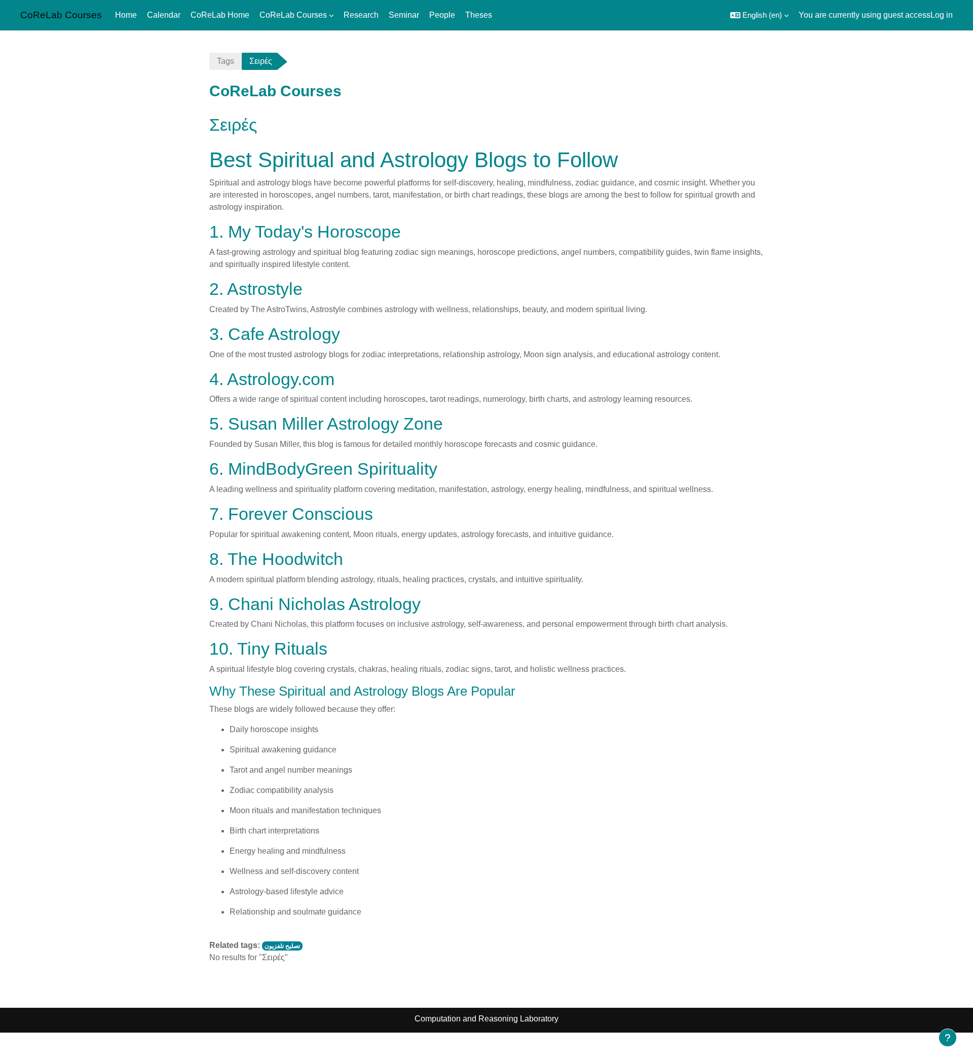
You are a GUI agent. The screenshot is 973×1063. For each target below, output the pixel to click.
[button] (759, 15)
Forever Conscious (300, 513)
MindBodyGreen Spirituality (332, 468)
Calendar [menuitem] (163, 15)
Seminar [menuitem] (404, 15)
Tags (225, 61)
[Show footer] (948, 1038)
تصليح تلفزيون (282, 946)
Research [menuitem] (361, 15)
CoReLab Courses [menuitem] (293, 15)
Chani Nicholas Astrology (324, 604)
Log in (941, 15)
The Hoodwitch (285, 558)
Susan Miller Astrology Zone (335, 423)
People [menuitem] (442, 15)
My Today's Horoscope (314, 231)
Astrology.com (280, 379)
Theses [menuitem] (478, 15)
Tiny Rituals (282, 648)
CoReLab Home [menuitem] (220, 15)
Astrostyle (265, 288)
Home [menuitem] (126, 15)
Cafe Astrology (284, 334)
